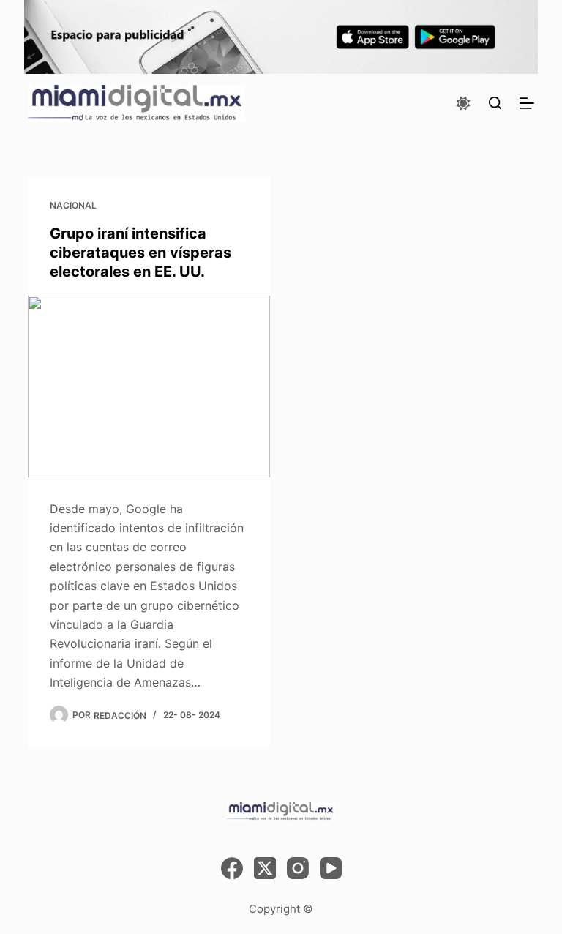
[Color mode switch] (463, 103)
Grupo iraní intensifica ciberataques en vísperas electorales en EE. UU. (140, 252)
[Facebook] (232, 868)
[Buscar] (495, 103)
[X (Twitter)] (265, 868)
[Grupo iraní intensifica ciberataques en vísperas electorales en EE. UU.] (149, 386)
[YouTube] (331, 868)
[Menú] (527, 103)
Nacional (73, 205)
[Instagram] (298, 868)
